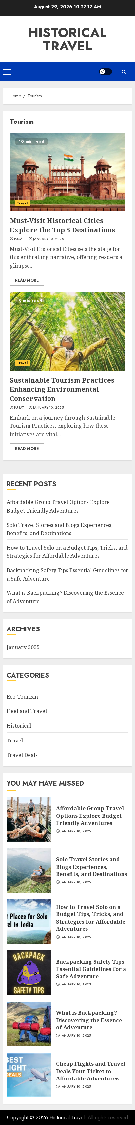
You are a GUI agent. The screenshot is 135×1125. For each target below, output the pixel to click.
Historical (19, 725)
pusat (19, 239)
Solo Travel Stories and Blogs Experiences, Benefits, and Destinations (91, 867)
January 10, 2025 (48, 239)
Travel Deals (22, 755)
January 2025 (23, 647)
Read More (27, 280)
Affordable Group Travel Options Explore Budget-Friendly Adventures (90, 816)
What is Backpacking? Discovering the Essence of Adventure (89, 1020)
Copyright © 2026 (28, 1117)
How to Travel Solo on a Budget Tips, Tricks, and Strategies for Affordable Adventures (67, 552)
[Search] (123, 72)
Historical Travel (67, 39)
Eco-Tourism (22, 696)
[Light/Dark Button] (105, 71)
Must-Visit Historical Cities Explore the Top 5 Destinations (62, 225)
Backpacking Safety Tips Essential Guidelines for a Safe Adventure (91, 969)
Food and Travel (27, 711)
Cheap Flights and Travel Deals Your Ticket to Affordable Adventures (90, 1071)
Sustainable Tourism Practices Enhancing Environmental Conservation (62, 389)
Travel (22, 203)
